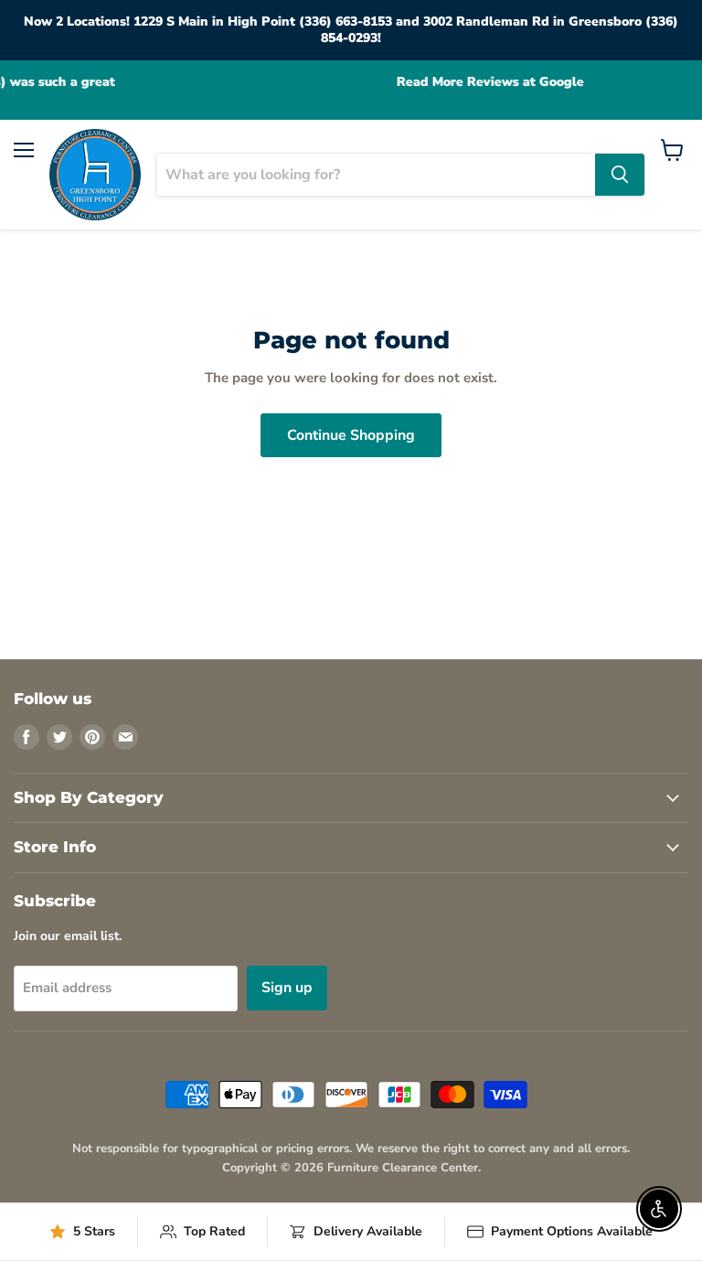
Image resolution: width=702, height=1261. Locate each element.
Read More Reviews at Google (376, 82)
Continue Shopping (351, 435)
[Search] (619, 175)
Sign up (287, 988)
